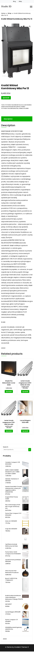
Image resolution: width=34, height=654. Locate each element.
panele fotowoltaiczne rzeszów (13, 107)
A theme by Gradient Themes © (17, 647)
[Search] (29, 449)
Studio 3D (6, 6)
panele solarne (23, 108)
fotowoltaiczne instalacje (14, 105)
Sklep (20, 1)
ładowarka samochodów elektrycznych (16, 105)
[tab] (16, 118)
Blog (14, 1)
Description (8, 119)
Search (5, 447)
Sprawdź (6, 98)
